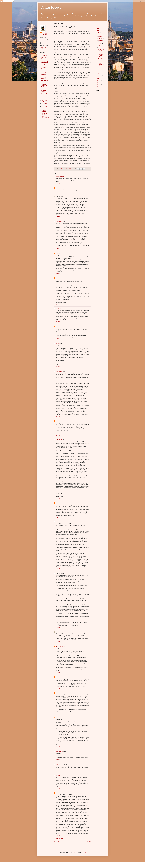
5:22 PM (58, 672)
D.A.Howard (58, 326)
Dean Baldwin (59, 677)
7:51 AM (58, 216)
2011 (98, 32)
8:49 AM (58, 321)
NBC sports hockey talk (44, 104)
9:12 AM (58, 366)
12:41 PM (58, 517)
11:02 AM (58, 788)
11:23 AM (58, 498)
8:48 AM (58, 304)
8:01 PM (58, 713)
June (99, 47)
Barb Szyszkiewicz (60, 309)
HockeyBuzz (43, 74)
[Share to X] (81, 169)
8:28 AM (58, 273)
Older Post (88, 841)
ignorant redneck (59, 646)
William (57, 421)
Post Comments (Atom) (65, 844)
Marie (57, 253)
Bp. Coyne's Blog (44, 55)
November (100, 36)
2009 (98, 80)
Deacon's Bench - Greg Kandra (44, 61)
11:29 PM (58, 183)
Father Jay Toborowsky (44, 33)
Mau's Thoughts (59, 751)
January (100, 76)
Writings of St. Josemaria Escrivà (45, 116)
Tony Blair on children (101, 59)
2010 (98, 78)
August (100, 43)
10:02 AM (58, 416)
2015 (98, 26)
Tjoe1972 (58, 343)
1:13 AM (58, 759)
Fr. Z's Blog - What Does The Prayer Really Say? (44, 66)
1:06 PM (58, 568)
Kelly (57, 503)
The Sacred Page (44, 94)
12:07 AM (58, 192)
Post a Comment (59, 838)
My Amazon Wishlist (44, 101)
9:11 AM (58, 339)
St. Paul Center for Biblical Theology (44, 90)
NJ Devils (44, 108)
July (99, 45)
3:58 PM (58, 641)
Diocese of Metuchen (44, 110)
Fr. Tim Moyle (59, 440)
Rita (56, 188)
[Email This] (78, 169)
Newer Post (56, 841)
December (100, 34)
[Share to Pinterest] (84, 169)
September (100, 40)
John (57, 717)
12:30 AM (58, 746)
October (100, 38)
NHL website (44, 106)
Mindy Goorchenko (60, 176)
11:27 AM (58, 835)
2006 (98, 86)
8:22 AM (58, 248)
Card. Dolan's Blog (44, 58)
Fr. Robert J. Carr (60, 764)
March (100, 74)
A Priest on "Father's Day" (100, 55)
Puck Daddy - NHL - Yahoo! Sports (44, 85)
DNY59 (75, 852)
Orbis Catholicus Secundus (44, 81)
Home (72, 841)
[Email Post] (75, 168)
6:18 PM (58, 688)
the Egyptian (58, 278)
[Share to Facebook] (82, 169)
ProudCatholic (59, 221)
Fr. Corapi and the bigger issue (101, 51)
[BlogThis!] (79, 169)
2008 (98, 82)
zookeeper (58, 775)
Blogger (84, 852)
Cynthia (57, 693)
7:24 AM (58, 771)
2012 (98, 30)
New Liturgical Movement (44, 77)
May (99, 69)
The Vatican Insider (44, 113)
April (99, 71)
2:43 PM (58, 627)
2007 (98, 84)
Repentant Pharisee (60, 522)
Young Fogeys (50, 7)
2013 (98, 28)
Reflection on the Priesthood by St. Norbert (101, 64)
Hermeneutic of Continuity (44, 71)
